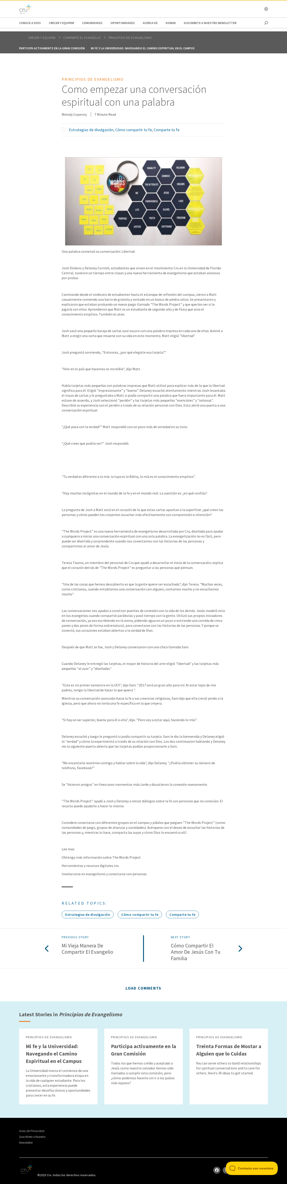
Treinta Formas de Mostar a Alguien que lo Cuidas (228, 1050)
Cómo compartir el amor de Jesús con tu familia (195, 952)
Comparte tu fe (166, 129)
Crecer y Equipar (61, 23)
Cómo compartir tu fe (133, 129)
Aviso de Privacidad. (32, 1131)
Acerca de (150, 23)
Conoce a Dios (30, 23)
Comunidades (92, 23)
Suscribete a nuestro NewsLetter (210, 23)
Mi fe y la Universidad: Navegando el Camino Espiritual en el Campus (143, 48)
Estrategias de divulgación (91, 129)
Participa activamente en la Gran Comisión (52, 48)
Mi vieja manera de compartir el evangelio (87, 948)
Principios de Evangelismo (130, 38)
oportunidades (123, 23)
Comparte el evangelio (82, 38)
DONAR (171, 23)
